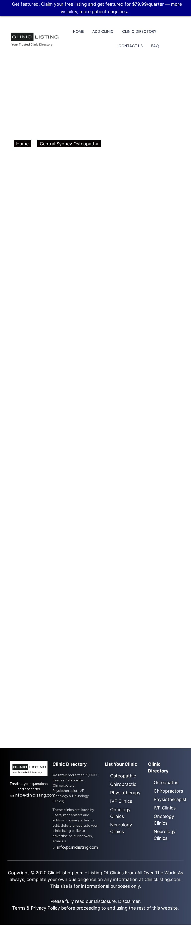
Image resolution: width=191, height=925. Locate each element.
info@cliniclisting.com (35, 795)
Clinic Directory (139, 31)
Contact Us (130, 45)
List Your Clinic (121, 764)
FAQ (155, 45)
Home (78, 31)
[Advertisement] (95, 103)
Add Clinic (103, 31)
